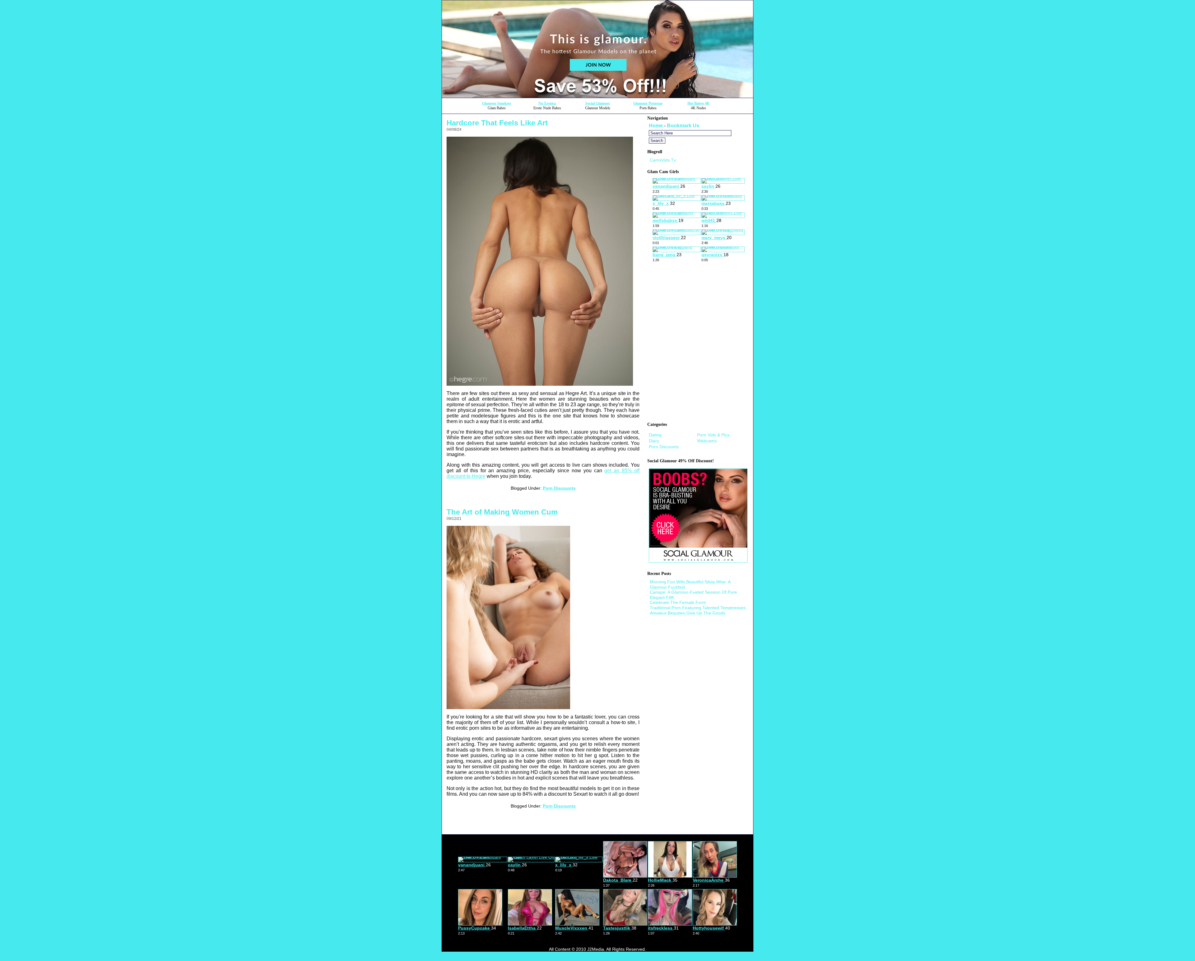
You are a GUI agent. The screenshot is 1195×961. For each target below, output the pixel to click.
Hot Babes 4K (698, 103)
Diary (654, 440)
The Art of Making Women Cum (502, 512)
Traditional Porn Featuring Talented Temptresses (698, 607)
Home (656, 125)
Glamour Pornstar (648, 103)
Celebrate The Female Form (678, 602)
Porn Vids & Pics (713, 434)
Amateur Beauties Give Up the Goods (687, 612)
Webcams (707, 440)
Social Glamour (597, 103)
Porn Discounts (559, 488)
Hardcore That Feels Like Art (497, 123)
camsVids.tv (663, 160)
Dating (655, 434)
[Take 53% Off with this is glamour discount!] (597, 96)
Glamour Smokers (496, 103)
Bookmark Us (683, 125)
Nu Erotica (547, 103)
